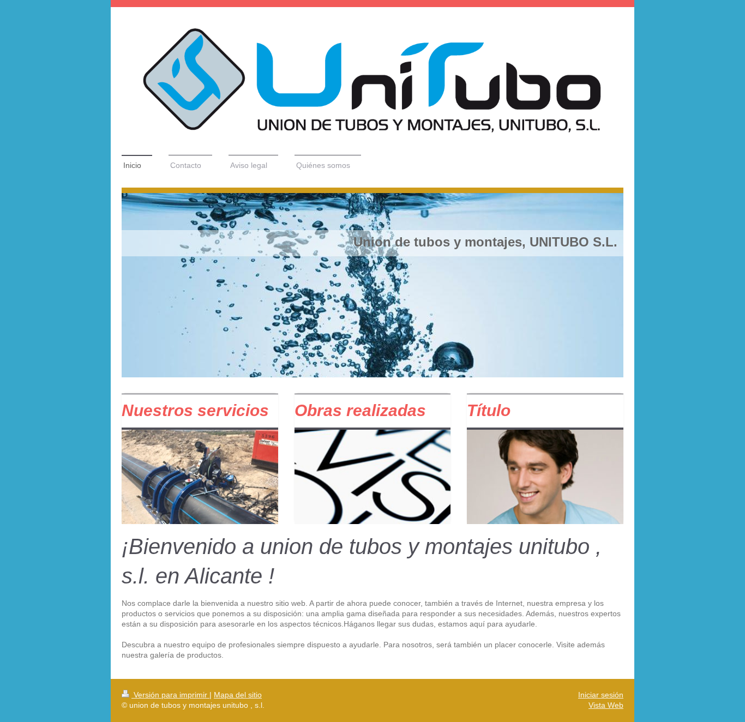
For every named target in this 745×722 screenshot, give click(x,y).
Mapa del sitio (238, 694)
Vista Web (605, 705)
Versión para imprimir (170, 694)
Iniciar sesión (600, 694)
